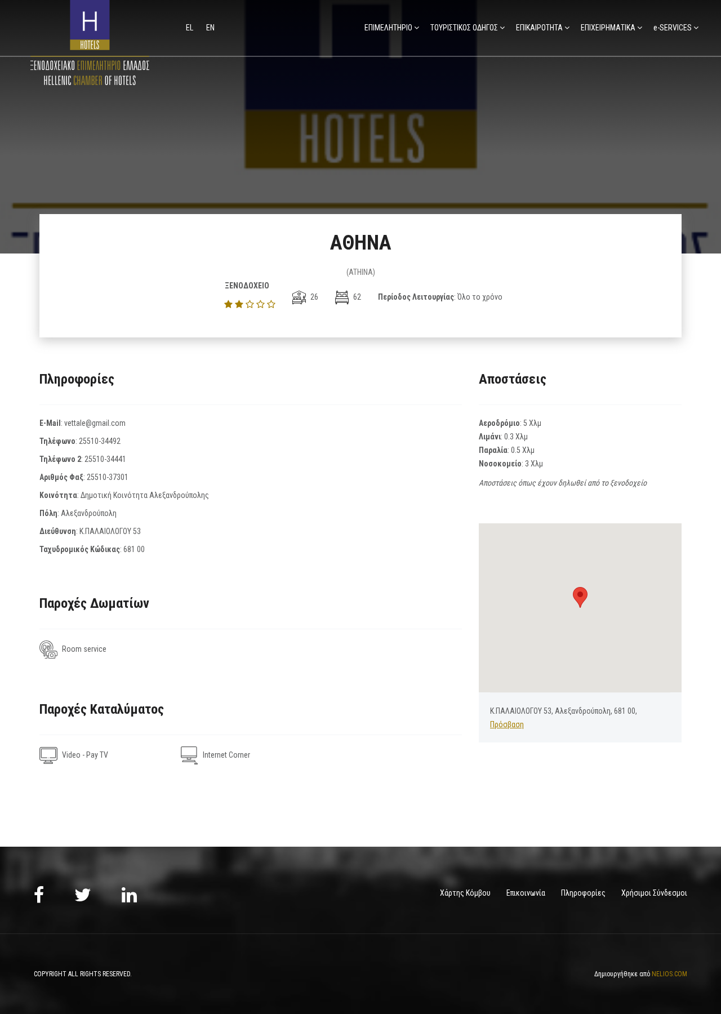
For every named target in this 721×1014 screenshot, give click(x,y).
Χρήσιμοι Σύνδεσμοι (654, 892)
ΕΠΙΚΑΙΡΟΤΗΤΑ (539, 27)
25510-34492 (100, 441)
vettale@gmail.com (95, 423)
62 (356, 296)
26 (313, 296)
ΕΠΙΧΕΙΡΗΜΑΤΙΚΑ (608, 27)
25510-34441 (105, 459)
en (210, 27)
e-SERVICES (672, 27)
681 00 (134, 549)
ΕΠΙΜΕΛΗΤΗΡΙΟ (388, 27)
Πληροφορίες (583, 892)
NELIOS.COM (669, 974)
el (190, 27)
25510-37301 (107, 477)
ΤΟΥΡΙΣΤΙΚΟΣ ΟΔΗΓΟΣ (464, 27)
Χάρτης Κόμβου (465, 892)
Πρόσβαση (507, 724)
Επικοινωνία (525, 892)
